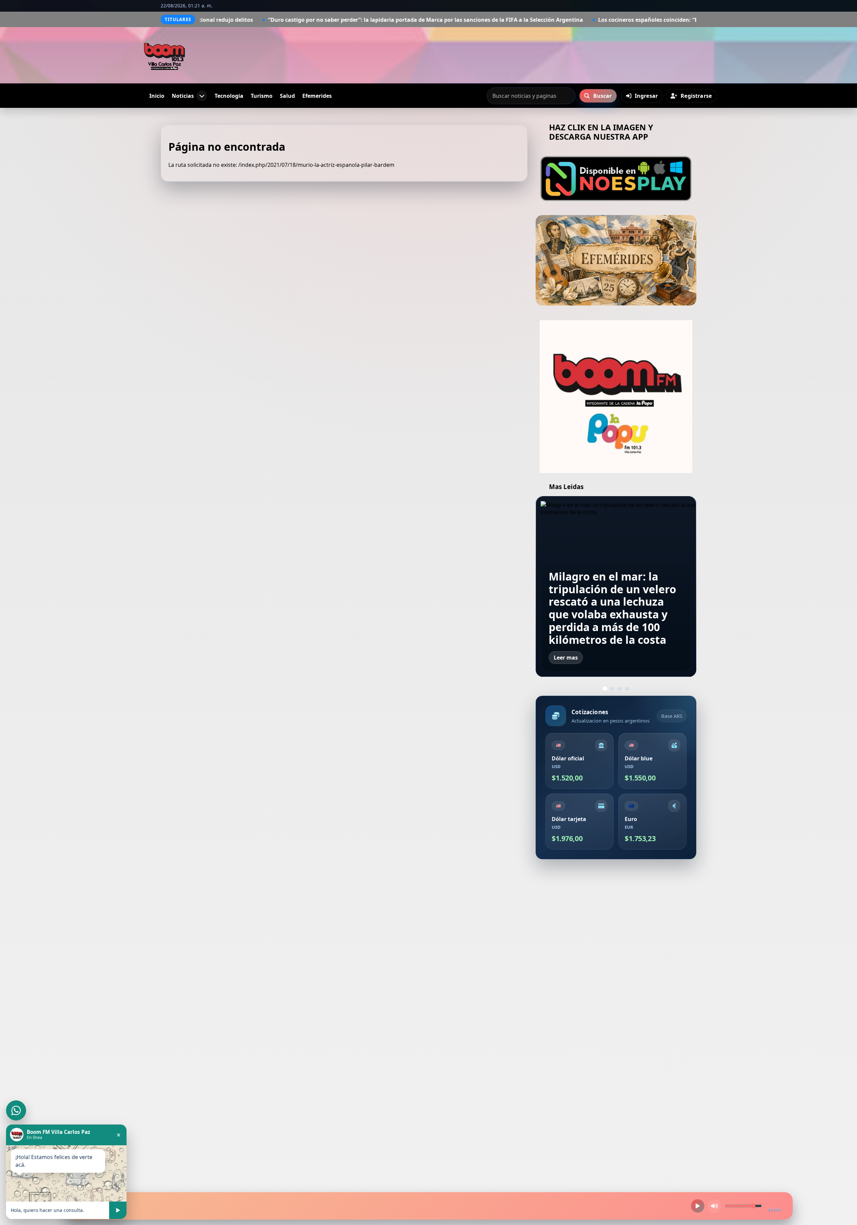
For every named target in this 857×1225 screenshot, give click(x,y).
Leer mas (566, 657)
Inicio (156, 95)
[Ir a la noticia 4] (627, 688)
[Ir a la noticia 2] (612, 688)
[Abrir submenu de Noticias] (202, 95)
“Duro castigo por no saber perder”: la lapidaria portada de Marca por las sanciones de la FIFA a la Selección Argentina (314, 19)
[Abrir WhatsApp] (16, 1110)
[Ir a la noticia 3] (620, 688)
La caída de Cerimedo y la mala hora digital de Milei (616, 627)
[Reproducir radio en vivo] (697, 1206)
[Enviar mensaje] (118, 1210)
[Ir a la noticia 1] (605, 689)
